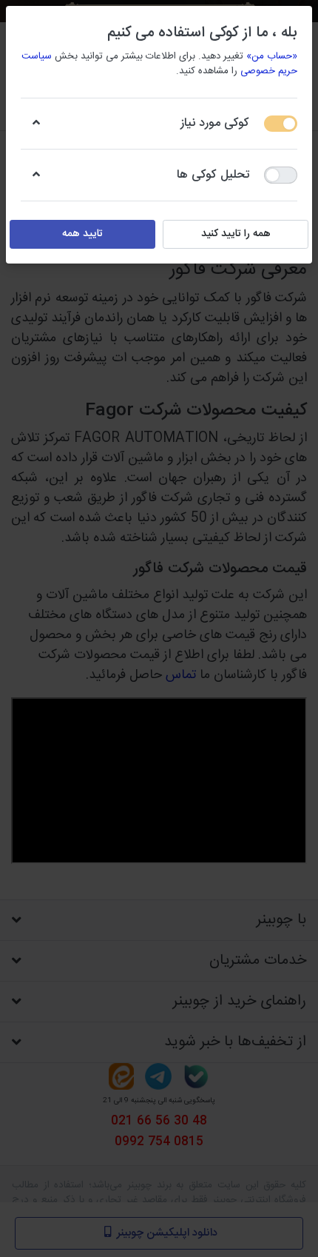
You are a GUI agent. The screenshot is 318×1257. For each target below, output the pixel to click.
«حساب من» (271, 56)
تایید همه (82, 234)
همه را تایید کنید (236, 234)
